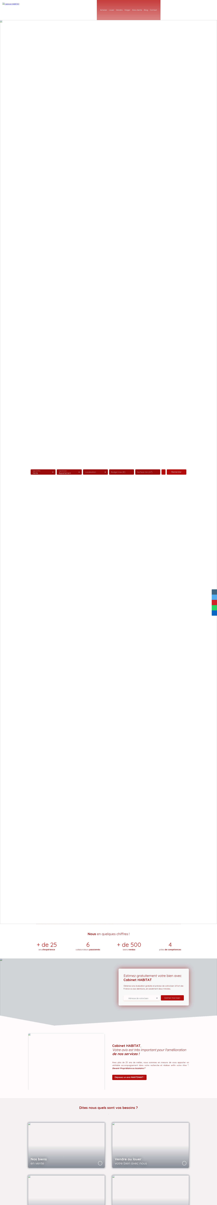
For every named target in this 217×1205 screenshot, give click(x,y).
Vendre (119, 10)
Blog (146, 10)
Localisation (90, 472)
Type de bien (63, 471)
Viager (127, 10)
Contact (153, 10)
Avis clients (137, 10)
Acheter (103, 10)
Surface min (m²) (144, 472)
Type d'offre (36, 471)
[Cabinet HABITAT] (20, 10)
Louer (111, 10)
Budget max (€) (118, 472)
